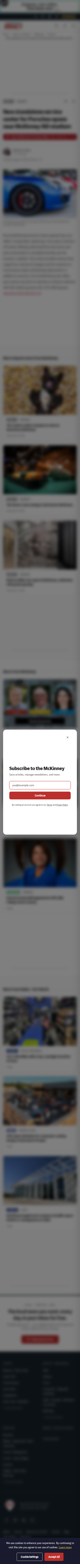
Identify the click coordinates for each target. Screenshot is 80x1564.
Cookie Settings (29, 1556)
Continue (40, 795)
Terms (49, 804)
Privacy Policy (62, 804)
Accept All (54, 1556)
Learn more (65, 1547)
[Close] (67, 737)
